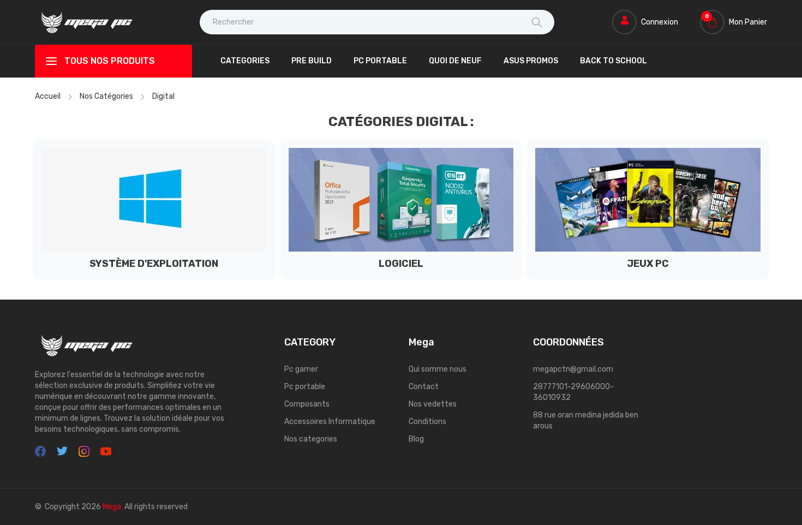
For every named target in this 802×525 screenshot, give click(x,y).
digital (163, 96)
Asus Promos (531, 60)
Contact (424, 386)
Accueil (48, 96)
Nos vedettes (433, 404)
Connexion (659, 22)
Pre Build (311, 60)
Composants (307, 404)
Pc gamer (301, 369)
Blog (416, 439)
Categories (245, 60)
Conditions (427, 421)
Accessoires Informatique (329, 421)
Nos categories (310, 439)
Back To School (613, 60)
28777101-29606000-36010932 (573, 392)
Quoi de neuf (455, 60)
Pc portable (304, 386)
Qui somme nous (437, 369)
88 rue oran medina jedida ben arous (585, 420)
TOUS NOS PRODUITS (109, 61)
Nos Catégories (106, 96)
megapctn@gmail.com (573, 369)
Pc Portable (380, 60)
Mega (112, 506)
